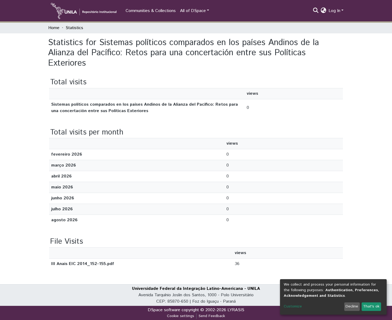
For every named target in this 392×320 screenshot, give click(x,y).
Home (53, 28)
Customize (293, 306)
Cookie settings (180, 316)
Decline (352, 306)
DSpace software (164, 310)
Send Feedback (212, 316)
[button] (323, 11)
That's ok (371, 306)
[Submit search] (316, 11)
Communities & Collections (151, 11)
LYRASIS (235, 310)
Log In (334, 11)
